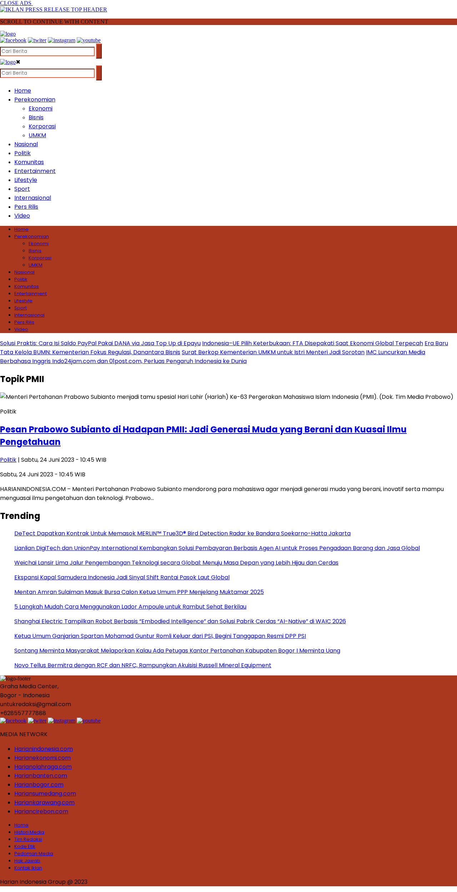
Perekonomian (34, 99)
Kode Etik (24, 846)
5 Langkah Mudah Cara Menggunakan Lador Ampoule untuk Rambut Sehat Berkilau (130, 607)
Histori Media (29, 832)
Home (22, 90)
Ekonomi (40, 108)
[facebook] (13, 40)
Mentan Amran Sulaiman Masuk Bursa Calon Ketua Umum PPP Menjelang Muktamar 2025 (139, 592)
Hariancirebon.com (41, 811)
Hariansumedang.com (45, 793)
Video (22, 216)
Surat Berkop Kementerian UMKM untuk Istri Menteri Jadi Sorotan (273, 352)
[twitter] (37, 40)
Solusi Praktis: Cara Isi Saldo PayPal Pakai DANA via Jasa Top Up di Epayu (100, 343)
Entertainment (35, 171)
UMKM (37, 135)
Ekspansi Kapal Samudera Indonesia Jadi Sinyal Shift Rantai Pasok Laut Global (122, 577)
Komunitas (29, 162)
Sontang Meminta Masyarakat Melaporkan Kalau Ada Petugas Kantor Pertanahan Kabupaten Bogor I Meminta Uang (177, 650)
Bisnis (36, 117)
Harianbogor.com (39, 784)
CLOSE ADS (16, 3)
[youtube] (89, 40)
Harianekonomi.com (42, 758)
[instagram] (61, 40)
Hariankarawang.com (44, 802)
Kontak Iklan (28, 867)
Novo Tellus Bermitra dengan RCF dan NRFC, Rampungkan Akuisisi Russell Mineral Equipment (142, 665)
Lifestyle (25, 180)
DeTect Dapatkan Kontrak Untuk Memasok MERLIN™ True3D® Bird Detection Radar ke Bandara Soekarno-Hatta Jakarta (182, 533)
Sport (22, 189)
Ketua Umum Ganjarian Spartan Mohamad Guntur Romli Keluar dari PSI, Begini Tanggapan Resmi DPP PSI (160, 636)
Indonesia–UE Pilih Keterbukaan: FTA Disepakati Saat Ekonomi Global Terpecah (312, 343)
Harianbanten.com (40, 776)
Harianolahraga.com (43, 767)
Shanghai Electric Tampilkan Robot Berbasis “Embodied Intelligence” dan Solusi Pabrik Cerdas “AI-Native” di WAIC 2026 (180, 621)
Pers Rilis (26, 207)
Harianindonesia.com (43, 749)
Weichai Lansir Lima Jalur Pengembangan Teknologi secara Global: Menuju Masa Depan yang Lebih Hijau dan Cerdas (176, 563)
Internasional (32, 198)
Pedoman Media (33, 853)
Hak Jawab (27, 860)
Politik (22, 153)
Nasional (26, 144)
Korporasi (42, 126)
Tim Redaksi (28, 839)
